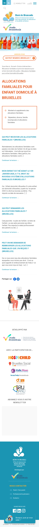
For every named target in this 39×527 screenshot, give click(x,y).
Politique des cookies (18, 524)
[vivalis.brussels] (12, 24)
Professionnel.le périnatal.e (21, 494)
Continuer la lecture (10, 160)
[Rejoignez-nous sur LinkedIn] (19, 512)
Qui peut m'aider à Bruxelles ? (18, 58)
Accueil (13, 66)
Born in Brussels (24, 15)
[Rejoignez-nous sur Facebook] (14, 512)
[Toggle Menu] (35, 3)
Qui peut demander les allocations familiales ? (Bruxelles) (14, 211)
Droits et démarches (24, 66)
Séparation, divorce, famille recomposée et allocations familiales (18, 119)
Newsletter (20, 3)
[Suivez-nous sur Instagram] (23, 512)
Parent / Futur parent (19, 490)
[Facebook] (14, 279)
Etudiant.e (16, 498)
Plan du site (31, 524)
